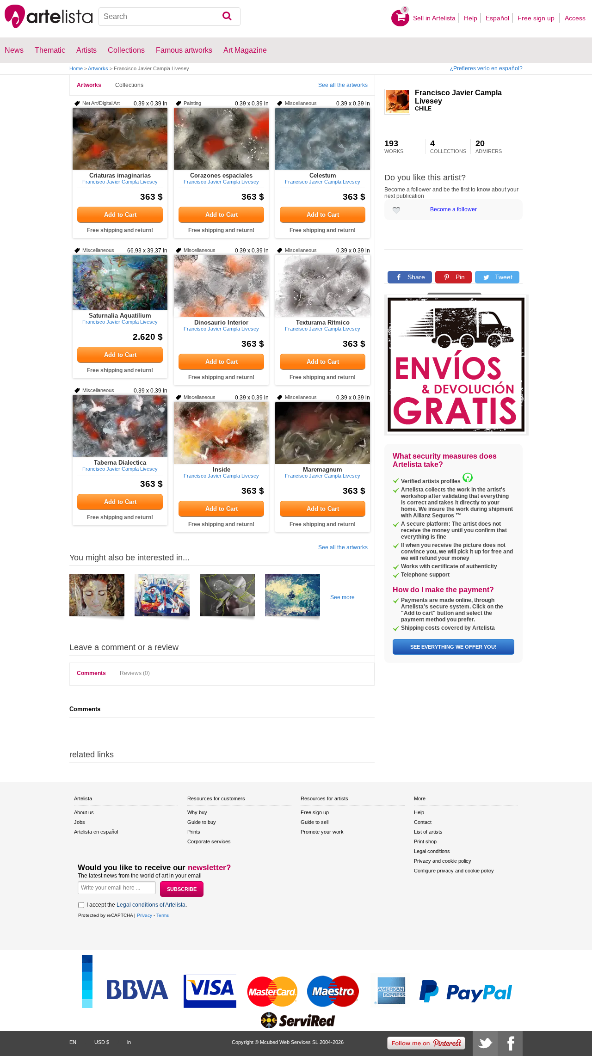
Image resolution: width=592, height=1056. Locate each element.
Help (470, 18)
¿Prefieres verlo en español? (486, 68)
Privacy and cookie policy (442, 861)
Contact (423, 822)
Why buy (197, 812)
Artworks (98, 68)
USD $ (101, 1042)
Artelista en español (96, 832)
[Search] (226, 16)
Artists (86, 50)
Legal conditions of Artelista (151, 905)
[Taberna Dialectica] (120, 426)
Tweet (502, 277)
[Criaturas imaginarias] (120, 139)
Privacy (144, 915)
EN (72, 1042)
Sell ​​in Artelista (434, 18)
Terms (162, 915)
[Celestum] (322, 139)
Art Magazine (245, 50)
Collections (129, 85)
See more (342, 597)
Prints (193, 832)
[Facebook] (510, 1043)
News (14, 50)
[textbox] (169, 16)
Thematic (50, 50)
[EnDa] (292, 598)
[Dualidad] (96, 598)
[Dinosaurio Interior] (221, 286)
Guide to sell (314, 822)
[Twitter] (485, 1043)
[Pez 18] (162, 598)
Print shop (425, 841)
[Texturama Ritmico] (322, 286)
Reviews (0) (135, 673)
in (129, 1042)
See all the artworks (343, 85)
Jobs (79, 822)
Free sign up (537, 18)
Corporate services (209, 841)
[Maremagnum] (322, 433)
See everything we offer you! (453, 647)
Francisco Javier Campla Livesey (458, 97)
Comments (91, 673)
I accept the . (136, 905)
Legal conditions (432, 851)
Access (575, 18)
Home (76, 68)
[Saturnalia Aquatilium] (120, 282)
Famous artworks (184, 50)
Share (415, 277)
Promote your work (322, 832)
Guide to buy (201, 822)
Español (497, 18)
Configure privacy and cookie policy (454, 870)
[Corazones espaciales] (221, 139)
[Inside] (221, 433)
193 (393, 146)
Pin (459, 277)
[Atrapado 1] (227, 598)
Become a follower (453, 209)
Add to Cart (120, 214)
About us (84, 812)
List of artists (428, 832)
